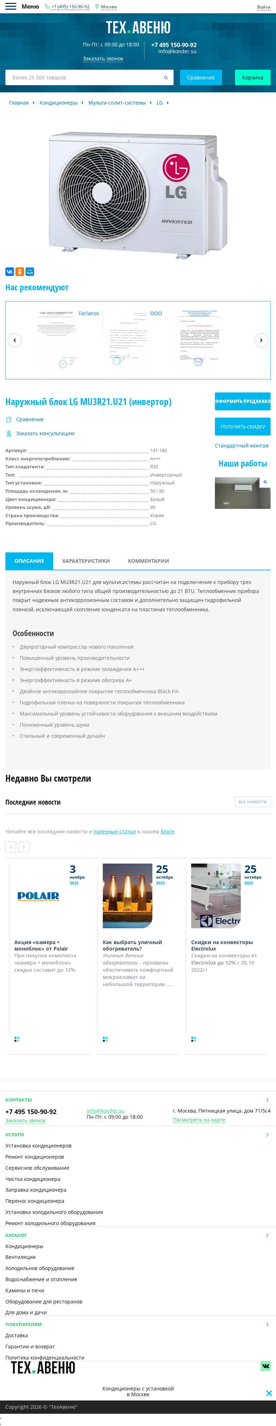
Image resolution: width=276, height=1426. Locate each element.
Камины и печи (24, 1290)
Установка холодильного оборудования (54, 1212)
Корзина (252, 77)
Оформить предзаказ (243, 401)
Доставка (16, 1335)
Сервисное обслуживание (37, 1167)
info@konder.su (177, 52)
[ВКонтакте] (9, 271)
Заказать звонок (25, 1121)
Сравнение (201, 77)
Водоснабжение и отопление (41, 1279)
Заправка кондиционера (35, 1189)
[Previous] (15, 340)
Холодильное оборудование (39, 1268)
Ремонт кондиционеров (34, 1156)
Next (24, 847)
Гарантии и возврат (30, 1346)
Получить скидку (243, 426)
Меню (13, 6)
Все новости (253, 801)
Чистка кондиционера (32, 1179)
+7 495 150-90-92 (174, 45)
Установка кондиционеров (38, 1145)
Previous (10, 847)
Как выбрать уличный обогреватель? (132, 945)
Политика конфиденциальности (44, 1357)
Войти (264, 7)
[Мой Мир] (30, 271)
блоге (167, 831)
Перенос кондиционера (34, 1200)
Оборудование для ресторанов (43, 1301)
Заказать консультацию (45, 434)
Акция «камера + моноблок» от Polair (41, 945)
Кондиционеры (24, 1246)
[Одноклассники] (19, 271)
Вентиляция (20, 1257)
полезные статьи (114, 831)
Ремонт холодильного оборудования (50, 1223)
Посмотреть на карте (199, 1120)
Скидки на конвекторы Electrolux (222, 945)
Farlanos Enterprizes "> (65, 340)
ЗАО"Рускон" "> (203, 369)
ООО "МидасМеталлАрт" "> (137, 340)
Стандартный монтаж (242, 446)
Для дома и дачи (26, 1312)
